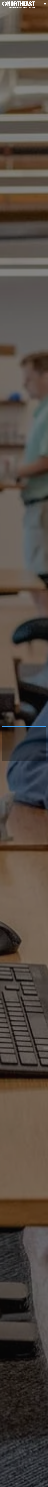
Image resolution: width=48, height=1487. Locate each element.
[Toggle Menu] (44, 4)
